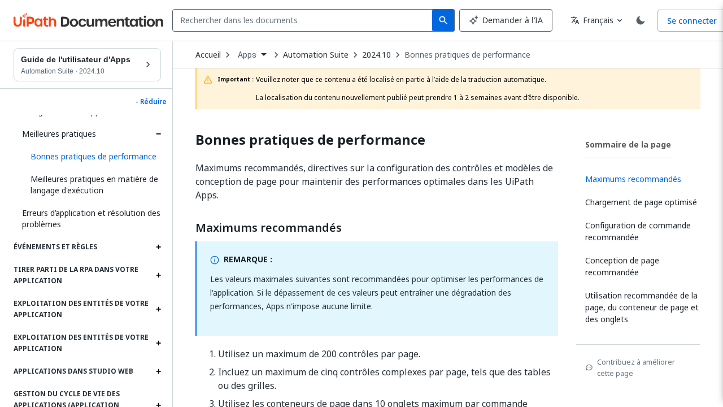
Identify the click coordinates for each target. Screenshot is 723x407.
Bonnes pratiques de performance (467, 55)
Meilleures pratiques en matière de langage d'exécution (94, 184)
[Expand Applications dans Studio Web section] (158, 371)
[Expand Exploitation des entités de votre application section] (158, 309)
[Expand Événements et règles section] (158, 247)
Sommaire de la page (628, 144)
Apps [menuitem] (247, 54)
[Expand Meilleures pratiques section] (158, 134)
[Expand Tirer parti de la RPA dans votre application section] (158, 275)
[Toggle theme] (640, 20)
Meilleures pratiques (59, 134)
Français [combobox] (591, 20)
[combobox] (304, 20)
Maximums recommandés (268, 228)
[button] (91, 156)
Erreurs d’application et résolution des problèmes (91, 218)
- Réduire (151, 102)
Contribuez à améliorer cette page (636, 367)
